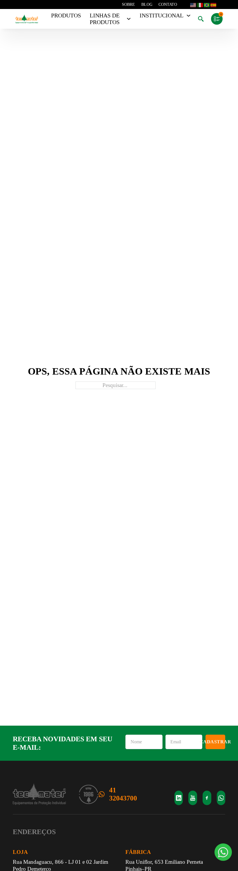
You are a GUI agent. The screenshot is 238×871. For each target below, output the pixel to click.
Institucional (161, 15)
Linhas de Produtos (105, 19)
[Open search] (201, 19)
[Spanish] (213, 4)
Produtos (66, 15)
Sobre (128, 4)
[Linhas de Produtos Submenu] (129, 19)
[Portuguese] (207, 4)
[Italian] (200, 4)
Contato (167, 4)
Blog (146, 4)
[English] (193, 4)
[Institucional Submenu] (188, 16)
